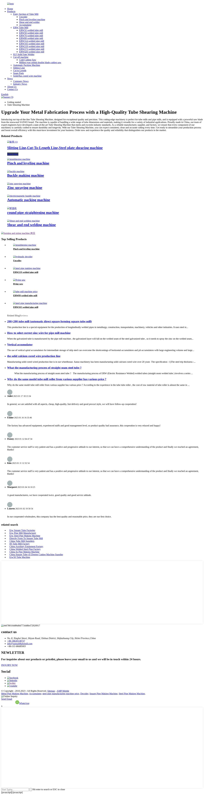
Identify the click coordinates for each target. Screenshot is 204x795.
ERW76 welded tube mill (31, 35)
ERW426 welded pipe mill (31, 51)
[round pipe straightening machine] (12, 208)
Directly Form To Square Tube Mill (26, 538)
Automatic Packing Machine (26, 65)
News (10, 78)
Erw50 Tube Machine (19, 557)
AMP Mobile (63, 691)
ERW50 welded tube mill (31, 33)
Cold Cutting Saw (27, 60)
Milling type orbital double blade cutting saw (40, 62)
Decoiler (84, 693)
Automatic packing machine (28, 200)
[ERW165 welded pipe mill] (30, 303)
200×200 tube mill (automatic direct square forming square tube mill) (49, 321)
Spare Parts (18, 73)
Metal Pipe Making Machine (14, 693)
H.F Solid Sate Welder (23, 54)
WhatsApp (24, 703)
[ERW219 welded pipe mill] (26, 268)
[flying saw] (19, 280)
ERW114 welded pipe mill (31, 41)
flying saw (18, 284)
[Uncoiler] (22, 256)
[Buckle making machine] (15, 171)
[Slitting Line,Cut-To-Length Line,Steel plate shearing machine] (12, 142)
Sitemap (51, 691)
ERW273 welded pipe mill (31, 49)
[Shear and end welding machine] (23, 221)
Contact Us (12, 89)
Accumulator (25, 25)
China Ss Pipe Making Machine (24, 552)
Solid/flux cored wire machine (27, 76)
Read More (12, 154)
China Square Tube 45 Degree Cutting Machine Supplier (36, 554)
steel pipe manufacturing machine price (60, 693)
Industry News (20, 84)
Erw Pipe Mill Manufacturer (22, 533)
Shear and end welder (29, 22)
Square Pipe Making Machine (103, 693)
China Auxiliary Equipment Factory (26, 546)
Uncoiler (23, 17)
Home (10, 8)
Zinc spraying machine (24, 188)
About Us (11, 86)
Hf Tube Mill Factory (19, 543)
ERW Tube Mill (20, 27)
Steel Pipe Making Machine (132, 693)
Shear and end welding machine (31, 225)
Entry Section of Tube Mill (25, 14)
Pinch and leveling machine (32, 19)
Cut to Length (19, 70)
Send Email (6, 699)
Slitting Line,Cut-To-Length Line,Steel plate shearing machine (55, 148)
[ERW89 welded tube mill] (25, 291)
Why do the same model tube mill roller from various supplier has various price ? (56, 379)
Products (11, 11)
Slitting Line (19, 68)
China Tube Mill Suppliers (21, 541)
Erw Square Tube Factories (22, 530)
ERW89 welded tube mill (31, 38)
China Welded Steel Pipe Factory (25, 549)
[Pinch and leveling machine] (18, 159)
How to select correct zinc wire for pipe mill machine (38, 332)
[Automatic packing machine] (23, 196)
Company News (21, 81)
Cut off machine (20, 57)
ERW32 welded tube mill (31, 30)
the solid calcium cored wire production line (33, 356)
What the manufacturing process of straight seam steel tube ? (44, 367)
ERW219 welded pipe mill (31, 46)
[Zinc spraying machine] (19, 183)
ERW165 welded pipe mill (31, 43)
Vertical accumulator (20, 344)
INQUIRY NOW (9, 665)
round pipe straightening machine (33, 212)
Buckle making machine (25, 175)
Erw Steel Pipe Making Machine (24, 535)
